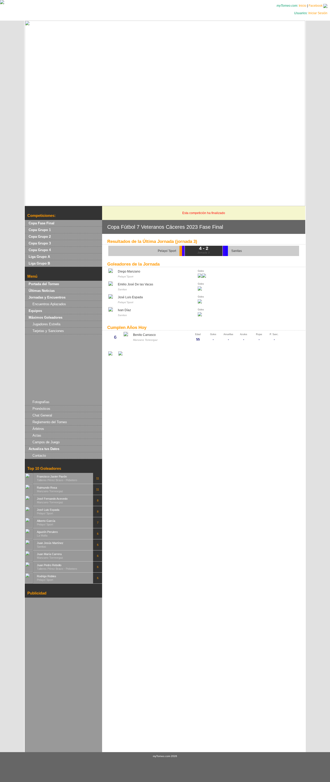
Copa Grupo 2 (40, 237)
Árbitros (38, 429)
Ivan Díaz (124, 310)
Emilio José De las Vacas (135, 284)
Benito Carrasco (144, 335)
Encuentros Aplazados (49, 304)
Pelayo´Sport (167, 251)
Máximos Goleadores (45, 317)
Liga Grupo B (39, 263)
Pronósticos (41, 409)
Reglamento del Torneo (49, 422)
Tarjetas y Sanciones (48, 331)
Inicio (302, 5)
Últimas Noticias (42, 291)
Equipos (35, 311)
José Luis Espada (130, 297)
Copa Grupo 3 (40, 243)
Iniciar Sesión (317, 13)
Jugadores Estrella (46, 324)
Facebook (316, 5)
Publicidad (36, 593)
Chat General (42, 415)
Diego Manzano (129, 271)
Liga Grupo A (39, 257)
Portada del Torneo (44, 284)
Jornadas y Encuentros (47, 297)
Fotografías (41, 402)
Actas (36, 435)
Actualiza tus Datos (44, 449)
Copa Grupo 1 (40, 230)
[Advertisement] (63, 366)
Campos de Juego (46, 442)
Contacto (39, 455)
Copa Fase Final (41, 223)
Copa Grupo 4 (40, 250)
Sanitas (236, 251)
